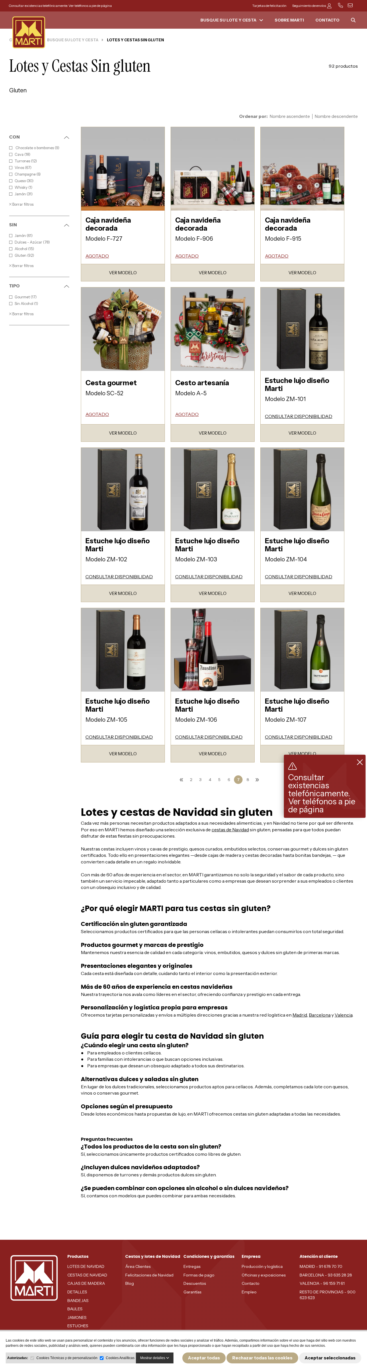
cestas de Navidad (230, 829)
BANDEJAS (78, 1300)
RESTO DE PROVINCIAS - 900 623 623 (328, 1294)
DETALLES (77, 1292)
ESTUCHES (77, 1325)
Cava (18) (22, 154)
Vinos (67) (23, 168)
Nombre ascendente (290, 116)
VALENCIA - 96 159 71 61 (322, 1283)
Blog (129, 1283)
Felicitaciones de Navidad (149, 1275)
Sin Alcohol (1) (26, 303)
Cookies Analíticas (120, 1358)
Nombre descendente (336, 116)
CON (14, 137)
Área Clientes (138, 1266)
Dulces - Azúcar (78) (32, 242)
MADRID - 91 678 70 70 (321, 1266)
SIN (13, 225)
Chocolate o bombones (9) (37, 148)
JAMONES (77, 1317)
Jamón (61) (24, 236)
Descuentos (195, 1283)
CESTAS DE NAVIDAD (87, 1275)
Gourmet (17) (26, 297)
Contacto (250, 1283)
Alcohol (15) (24, 249)
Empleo (249, 1292)
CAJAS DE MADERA (86, 1283)
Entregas (192, 1266)
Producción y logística (262, 1266)
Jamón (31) (24, 194)
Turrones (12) (26, 161)
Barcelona (320, 1015)
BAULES (75, 1308)
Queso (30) (24, 181)
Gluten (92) (24, 255)
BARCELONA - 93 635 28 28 (326, 1275)
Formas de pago (199, 1275)
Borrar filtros (22, 204)
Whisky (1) (23, 187)
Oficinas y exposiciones (264, 1275)
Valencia (343, 1015)
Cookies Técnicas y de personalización (66, 1358)
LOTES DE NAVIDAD (85, 1266)
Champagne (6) (28, 174)
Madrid (299, 1015)
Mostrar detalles (153, 1358)
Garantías (192, 1292)
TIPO (14, 286)
